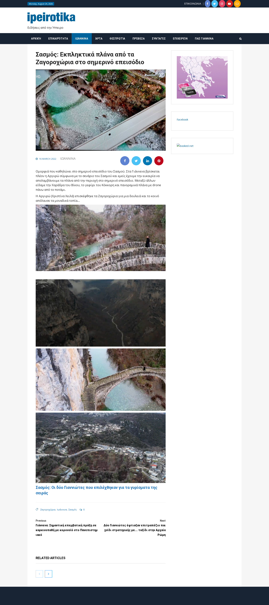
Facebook (182, 119)
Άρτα (98, 38)
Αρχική (36, 38)
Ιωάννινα (81, 38)
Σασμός (72, 509)
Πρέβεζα (138, 38)
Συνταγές (159, 38)
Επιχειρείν (180, 38)
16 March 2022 (47, 158)
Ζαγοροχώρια (47, 509)
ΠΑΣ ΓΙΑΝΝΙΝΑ (204, 38)
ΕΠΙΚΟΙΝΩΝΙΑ (192, 3)
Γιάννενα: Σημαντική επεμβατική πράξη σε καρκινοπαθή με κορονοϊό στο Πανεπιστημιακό (67, 528)
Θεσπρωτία (117, 38)
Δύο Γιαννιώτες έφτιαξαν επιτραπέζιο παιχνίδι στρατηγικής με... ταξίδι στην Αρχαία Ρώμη (135, 528)
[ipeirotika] (51, 18)
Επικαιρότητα (58, 38)
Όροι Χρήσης (134, 599)
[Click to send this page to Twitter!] (136, 160)
